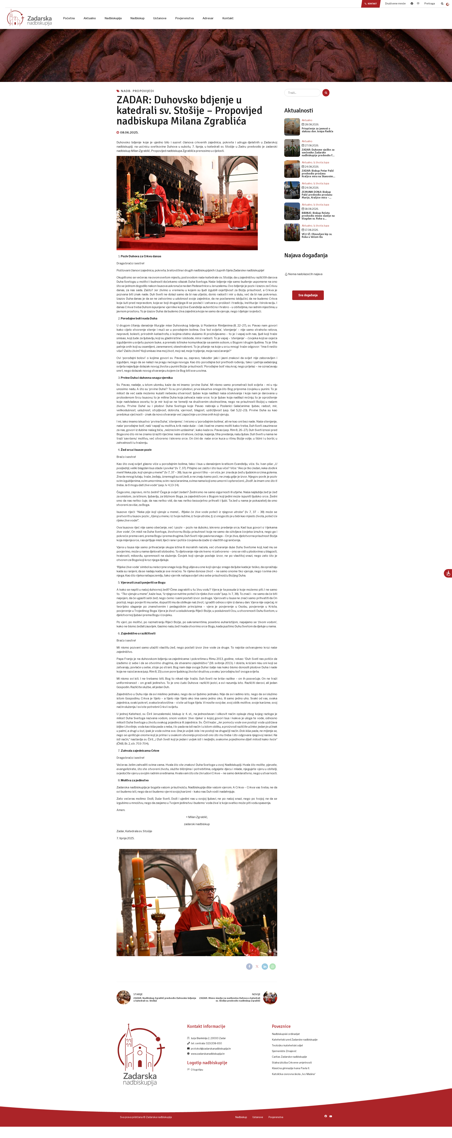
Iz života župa (321, 162)
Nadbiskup (137, 18)
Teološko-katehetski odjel (287, 1045)
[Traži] (442, 3)
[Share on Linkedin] (265, 966)
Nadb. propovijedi (137, 91)
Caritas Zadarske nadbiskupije (289, 1056)
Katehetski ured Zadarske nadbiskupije (295, 1039)
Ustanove (159, 18)
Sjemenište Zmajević (284, 1051)
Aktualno (90, 18)
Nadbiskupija (113, 18)
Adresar (208, 18)
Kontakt (228, 18)
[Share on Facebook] (249, 966)
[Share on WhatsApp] (272, 966)
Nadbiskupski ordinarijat (286, 1033)
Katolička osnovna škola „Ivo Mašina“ (294, 1073)
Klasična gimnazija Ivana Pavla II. (291, 1068)
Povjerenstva (184, 18)
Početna (69, 18)
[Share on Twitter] (257, 966)
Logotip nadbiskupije (207, 1062)
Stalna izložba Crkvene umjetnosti (292, 1062)
